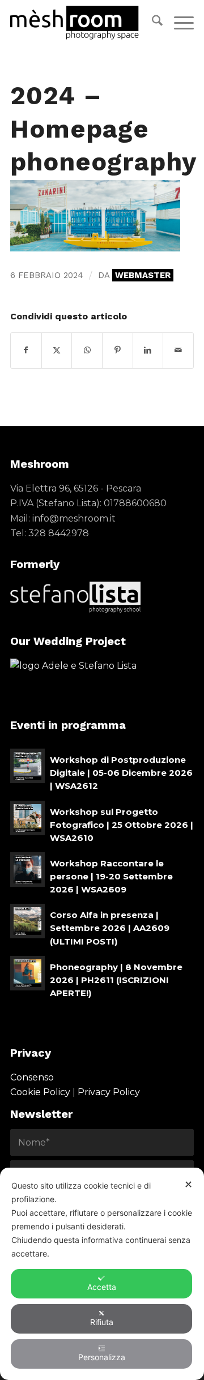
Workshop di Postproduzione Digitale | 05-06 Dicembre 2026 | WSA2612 (121, 772)
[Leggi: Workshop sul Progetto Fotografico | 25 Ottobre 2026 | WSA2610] (27, 818)
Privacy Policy (109, 1092)
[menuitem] (152, 22)
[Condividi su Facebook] (26, 350)
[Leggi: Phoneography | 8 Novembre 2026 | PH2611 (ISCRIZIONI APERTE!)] (27, 973)
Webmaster (143, 275)
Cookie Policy (40, 1092)
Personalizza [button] (101, 1357)
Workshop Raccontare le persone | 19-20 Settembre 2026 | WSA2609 (111, 876)
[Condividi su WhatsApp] (87, 350)
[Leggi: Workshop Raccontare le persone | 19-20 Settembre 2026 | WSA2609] (27, 869)
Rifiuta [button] (101, 1322)
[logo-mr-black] (83, 22)
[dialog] (102, 1274)
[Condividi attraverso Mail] (178, 350)
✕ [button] (188, 1184)
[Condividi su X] (57, 350)
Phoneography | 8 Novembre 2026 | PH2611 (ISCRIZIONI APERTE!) (116, 980)
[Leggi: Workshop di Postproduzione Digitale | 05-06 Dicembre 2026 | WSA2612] (27, 766)
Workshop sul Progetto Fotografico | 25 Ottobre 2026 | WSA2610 (121, 824)
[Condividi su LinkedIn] (148, 350)
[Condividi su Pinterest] (118, 350)
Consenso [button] (32, 1077)
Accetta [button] (101, 1287)
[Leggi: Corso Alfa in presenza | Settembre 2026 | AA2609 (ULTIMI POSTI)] (27, 921)
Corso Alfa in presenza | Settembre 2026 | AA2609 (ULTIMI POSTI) (109, 927)
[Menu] (178, 22)
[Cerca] (152, 22)
